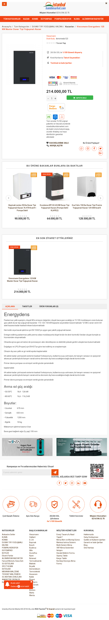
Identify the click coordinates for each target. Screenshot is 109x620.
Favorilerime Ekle (59, 143)
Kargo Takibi (61, 558)
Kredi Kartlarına (65, 58)
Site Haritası (89, 548)
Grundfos (33, 553)
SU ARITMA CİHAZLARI (12, 577)
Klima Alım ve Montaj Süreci (68, 540)
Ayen (31, 556)
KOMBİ (35, 19)
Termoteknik (34, 571)
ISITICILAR (6, 569)
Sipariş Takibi (62, 556)
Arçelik (32, 566)
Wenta (32, 595)
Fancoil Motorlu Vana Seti (12, 561)
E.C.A (31, 540)
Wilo (31, 550)
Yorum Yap (61, 43)
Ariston (32, 590)
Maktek (32, 564)
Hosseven (33, 574)
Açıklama (10, 306)
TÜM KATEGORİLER (11, 19)
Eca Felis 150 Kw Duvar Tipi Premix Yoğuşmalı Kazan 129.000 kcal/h (71, 206)
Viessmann (51, 36)
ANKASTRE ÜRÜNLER (11, 579)
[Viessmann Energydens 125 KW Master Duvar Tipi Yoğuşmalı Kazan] (22, 259)
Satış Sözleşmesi (91, 537)
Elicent (32, 579)
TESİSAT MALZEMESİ (11, 574)
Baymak (32, 542)
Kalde (31, 577)
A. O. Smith (33, 585)
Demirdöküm (34, 569)
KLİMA (77, 19)
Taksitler (27, 306)
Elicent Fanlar (7, 556)
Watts (31, 593)
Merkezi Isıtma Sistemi (66, 542)
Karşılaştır (56, 145)
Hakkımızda (89, 534)
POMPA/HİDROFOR (62, 19)
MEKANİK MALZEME (10, 571)
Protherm (33, 582)
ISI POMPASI (46, 19)
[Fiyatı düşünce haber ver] (87, 148)
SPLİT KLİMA (7, 566)
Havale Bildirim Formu (65, 553)
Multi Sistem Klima (64, 545)
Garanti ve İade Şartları (93, 542)
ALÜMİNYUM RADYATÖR (92, 19)
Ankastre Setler (8, 534)
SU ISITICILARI (8, 564)
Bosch (31, 545)
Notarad (32, 558)
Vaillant (32, 537)
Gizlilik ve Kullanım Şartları (94, 540)
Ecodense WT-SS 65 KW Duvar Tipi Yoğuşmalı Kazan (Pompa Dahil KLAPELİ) (38, 208)
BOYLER (5, 553)
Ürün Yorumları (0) (48, 306)
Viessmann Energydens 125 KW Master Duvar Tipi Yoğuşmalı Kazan (22, 279)
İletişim (59, 550)
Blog (85, 545)
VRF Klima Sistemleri (65, 548)
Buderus (32, 548)
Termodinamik (35, 561)
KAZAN (26, 19)
